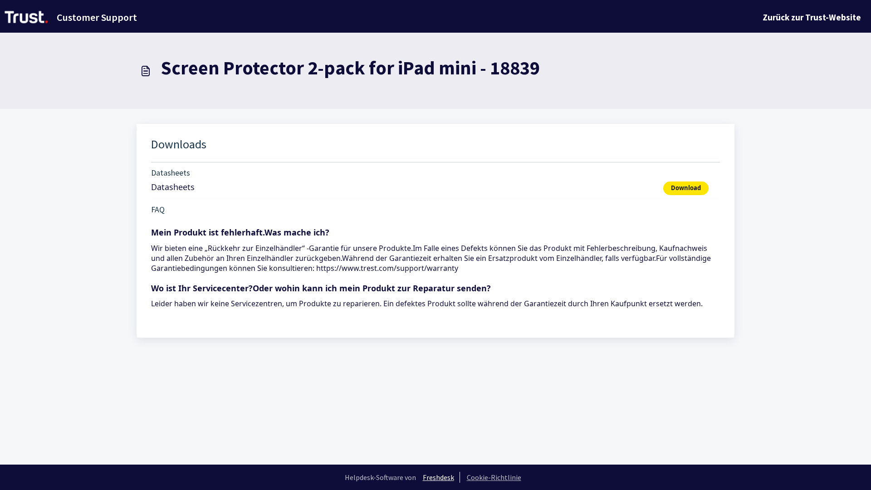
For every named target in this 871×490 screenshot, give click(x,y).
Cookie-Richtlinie (494, 477)
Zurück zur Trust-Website (812, 17)
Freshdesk (438, 477)
